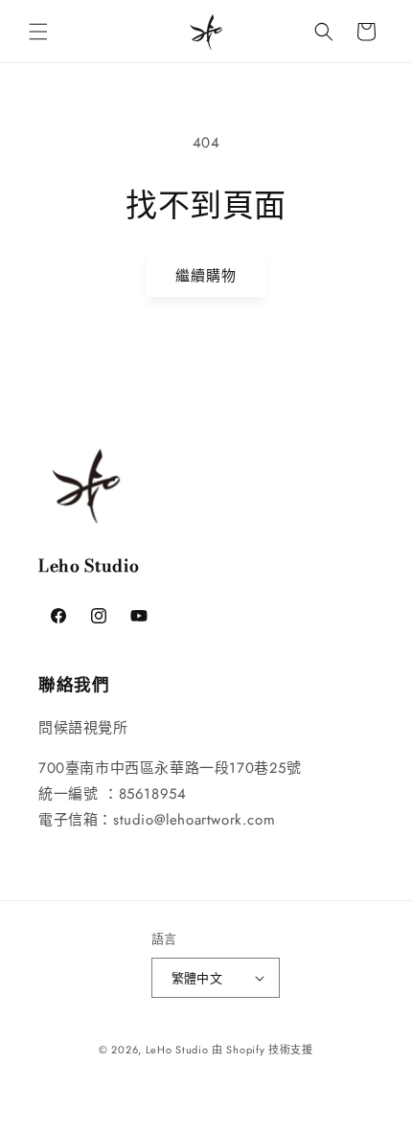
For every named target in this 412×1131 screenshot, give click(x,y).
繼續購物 (206, 275)
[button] (38, 32)
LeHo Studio (177, 1049)
